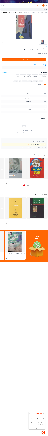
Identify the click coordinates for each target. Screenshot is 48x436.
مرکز (46, 46)
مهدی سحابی (16, 81)
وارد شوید (28, 144)
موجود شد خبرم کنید (23, 59)
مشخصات (44, 84)
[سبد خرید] (3, 5)
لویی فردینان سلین (24, 81)
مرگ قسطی (30, 81)
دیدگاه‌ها (39, 84)
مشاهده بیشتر (4, 154)
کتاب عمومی (41, 81)
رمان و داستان (40, 53)
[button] (2, 169)
